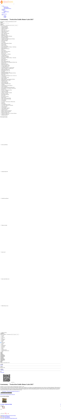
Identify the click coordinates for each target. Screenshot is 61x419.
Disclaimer (11, 418)
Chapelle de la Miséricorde (5, 114)
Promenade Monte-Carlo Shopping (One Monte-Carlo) (9, 62)
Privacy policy (2, 418)
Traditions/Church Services (5, 350)
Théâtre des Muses (4, 32)
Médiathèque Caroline (4, 35)
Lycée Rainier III (3, 76)
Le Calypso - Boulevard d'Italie (6, 404)
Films (2, 341)
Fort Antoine (3, 41)
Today (1, 353)
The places (3, 9)
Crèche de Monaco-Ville (4, 108)
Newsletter (3, 12)
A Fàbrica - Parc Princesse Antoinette (6, 92)
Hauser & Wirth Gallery (4, 82)
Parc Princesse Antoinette (5, 96)
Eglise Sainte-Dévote (4, 59)
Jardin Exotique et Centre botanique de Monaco (8, 79)
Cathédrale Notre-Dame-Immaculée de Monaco (8, 38)
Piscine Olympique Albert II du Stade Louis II (7, 87)
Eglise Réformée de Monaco (5, 48)
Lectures (2, 343)
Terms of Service (7, 418)
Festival (2, 340)
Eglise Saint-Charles (4, 34)
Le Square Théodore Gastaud (5, 65)
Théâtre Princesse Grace (4, 31)
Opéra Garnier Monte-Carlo (5, 30)
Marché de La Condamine (5, 56)
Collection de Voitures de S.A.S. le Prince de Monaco (9, 113)
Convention (3, 337)
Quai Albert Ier (3, 58)
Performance (3, 346)
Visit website (2, 372)
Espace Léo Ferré (3, 45)
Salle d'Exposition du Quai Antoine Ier (6, 85)
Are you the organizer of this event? (10, 394)
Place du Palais (3, 60)
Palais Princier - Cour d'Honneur (6, 54)
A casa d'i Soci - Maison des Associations (7, 105)
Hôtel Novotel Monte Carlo (5, 112)
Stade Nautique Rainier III (5, 94)
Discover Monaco (6, 11)
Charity (2, 336)
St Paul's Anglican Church (5, 77)
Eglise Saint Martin (4, 78)
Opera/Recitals (3, 345)
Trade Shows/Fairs (4, 349)
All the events (6, 6)
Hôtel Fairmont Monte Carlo (5, 69)
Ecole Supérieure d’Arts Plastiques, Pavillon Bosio (8, 88)
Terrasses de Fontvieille (4, 91)
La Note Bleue (3, 42)
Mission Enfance (3, 97)
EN (2, 14)
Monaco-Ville (3, 74)
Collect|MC (3, 84)
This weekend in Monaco (7, 8)
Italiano (5, 15)
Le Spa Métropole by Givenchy (5, 104)
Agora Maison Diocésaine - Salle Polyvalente (7, 67)
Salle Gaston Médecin (4, 26)
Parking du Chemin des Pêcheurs (6, 111)
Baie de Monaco (3, 50)
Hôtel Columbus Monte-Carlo (5, 61)
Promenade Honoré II (4, 115)
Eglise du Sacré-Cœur (4, 52)
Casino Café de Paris (4, 106)
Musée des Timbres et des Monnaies (6, 110)
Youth (2, 351)
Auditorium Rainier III (4, 27)
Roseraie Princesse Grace (5, 73)
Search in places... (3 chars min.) (5, 25)
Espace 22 (2, 49)
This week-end (2, 355)
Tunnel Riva (3, 102)
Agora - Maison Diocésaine (5, 33)
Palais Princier (3, 103)
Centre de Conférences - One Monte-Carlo (7, 68)
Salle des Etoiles (3, 44)
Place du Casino (3, 53)
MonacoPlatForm (7, 417)
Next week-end (3, 356)
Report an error (2, 394)
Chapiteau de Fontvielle (4, 39)
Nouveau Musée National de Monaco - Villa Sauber (8, 57)
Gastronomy (3, 342)
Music (2, 344)
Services (5, 10)
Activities (2, 335)
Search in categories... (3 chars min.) (5, 334)
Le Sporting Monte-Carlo (5, 66)
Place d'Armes (3, 95)
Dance (2, 338)
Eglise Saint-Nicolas (4, 47)
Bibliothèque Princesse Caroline (5, 80)
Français (5, 16)
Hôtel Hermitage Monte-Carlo (5, 70)
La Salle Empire (3, 100)
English (5, 17)
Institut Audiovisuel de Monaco (5, 51)
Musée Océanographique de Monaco (6, 43)
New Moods (3, 71)
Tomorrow (2, 354)
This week (2, 357)
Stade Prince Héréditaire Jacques (6, 83)
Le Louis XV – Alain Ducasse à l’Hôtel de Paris (8, 101)
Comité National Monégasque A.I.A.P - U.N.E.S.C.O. (9, 75)
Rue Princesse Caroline (4, 93)
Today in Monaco (6, 7)
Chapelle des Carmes (4, 109)
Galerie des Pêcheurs (4, 86)
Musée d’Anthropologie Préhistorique (6, 36)
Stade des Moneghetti (4, 40)
